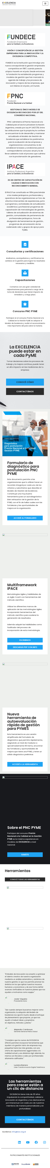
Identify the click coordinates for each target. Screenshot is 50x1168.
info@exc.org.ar (19, 1131)
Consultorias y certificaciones (25, 251)
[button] (25, 17)
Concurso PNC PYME (25, 311)
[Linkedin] (19, 1142)
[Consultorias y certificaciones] (25, 244)
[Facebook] (36, 1142)
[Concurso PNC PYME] (25, 304)
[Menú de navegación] (45, 3)
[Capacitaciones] (25, 273)
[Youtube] (28, 1142)
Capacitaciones (25, 280)
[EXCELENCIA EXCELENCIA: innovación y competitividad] (9, 3)
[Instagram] (45, 1142)
